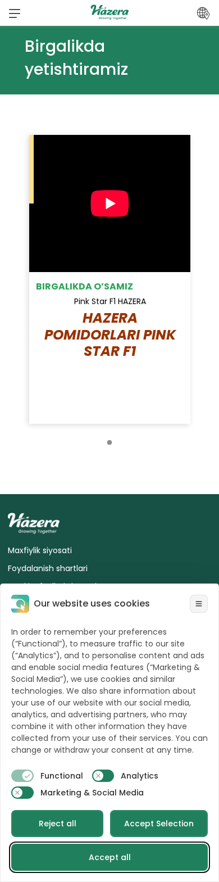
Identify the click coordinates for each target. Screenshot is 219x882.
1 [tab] (109, 440)
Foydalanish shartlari (48, 568)
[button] (14, 13)
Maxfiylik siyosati (40, 550)
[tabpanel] (109, 279)
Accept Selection (159, 823)
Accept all (110, 857)
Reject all (57, 823)
